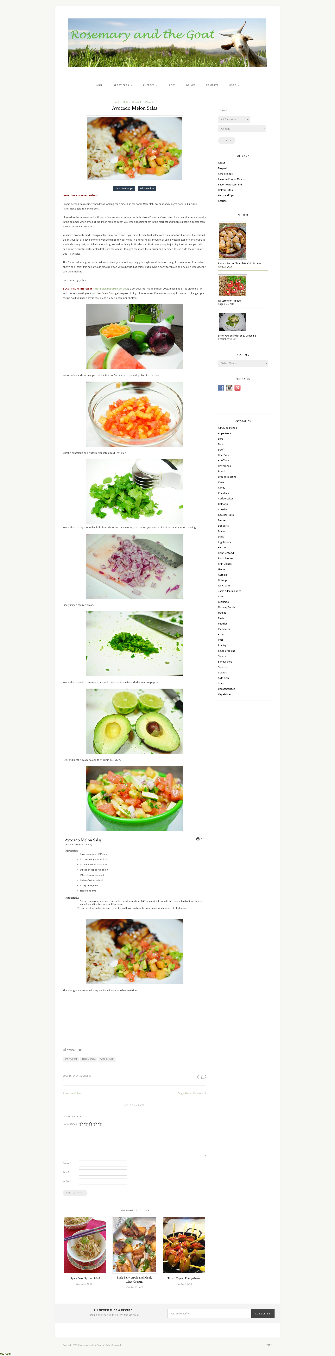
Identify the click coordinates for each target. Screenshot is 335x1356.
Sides (172, 85)
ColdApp (136, 102)
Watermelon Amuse (229, 300)
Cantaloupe (71, 1059)
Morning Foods (226, 607)
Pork (221, 640)
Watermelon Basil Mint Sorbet (109, 288)
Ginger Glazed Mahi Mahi (191, 1093)
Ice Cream (224, 585)
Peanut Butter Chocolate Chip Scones (240, 263)
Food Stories (225, 558)
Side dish (223, 678)
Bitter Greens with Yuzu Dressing (237, 335)
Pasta (221, 618)
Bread (221, 471)
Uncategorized (226, 689)
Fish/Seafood (226, 553)
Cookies (223, 509)
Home (99, 85)
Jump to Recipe (124, 188)
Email (66, 1172)
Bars (220, 438)
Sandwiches (225, 661)
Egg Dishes (224, 542)
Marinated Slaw (73, 1093)
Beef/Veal (224, 455)
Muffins (222, 612)
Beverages (224, 466)
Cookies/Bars (226, 515)
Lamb (221, 596)
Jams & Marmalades (229, 591)
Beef (221, 449)
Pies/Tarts (224, 629)
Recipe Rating (70, 1124)
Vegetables (224, 694)
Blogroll (222, 168)
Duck (221, 536)
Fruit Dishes (225, 563)
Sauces (222, 667)
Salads (149, 102)
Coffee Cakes (226, 498)
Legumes (223, 602)
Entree (222, 547)
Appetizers (121, 102)
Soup (221, 683)
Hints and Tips (226, 195)
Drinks (190, 85)
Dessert (222, 520)
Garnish (222, 574)
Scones (222, 672)
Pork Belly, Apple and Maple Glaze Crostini (134, 1280)
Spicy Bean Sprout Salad (85, 1278)
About (221, 162)
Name (66, 1163)
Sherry (87, 1075)
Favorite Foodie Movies (231, 179)
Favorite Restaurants (230, 184)
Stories (222, 201)
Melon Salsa (89, 1059)
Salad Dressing (226, 650)
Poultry (222, 645)
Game (221, 569)
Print (201, 838)
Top (269, 1345)
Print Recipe (147, 188)
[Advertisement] (134, 1021)
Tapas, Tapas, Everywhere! (184, 1278)
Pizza (221, 634)
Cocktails (223, 493)
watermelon (107, 1059)
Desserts (212, 85)
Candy (221, 487)
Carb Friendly (225, 173)
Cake (221, 482)
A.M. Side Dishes (227, 428)
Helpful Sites (225, 190)
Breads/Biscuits (227, 476)
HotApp (222, 580)
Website (67, 1181)
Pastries (223, 623)
